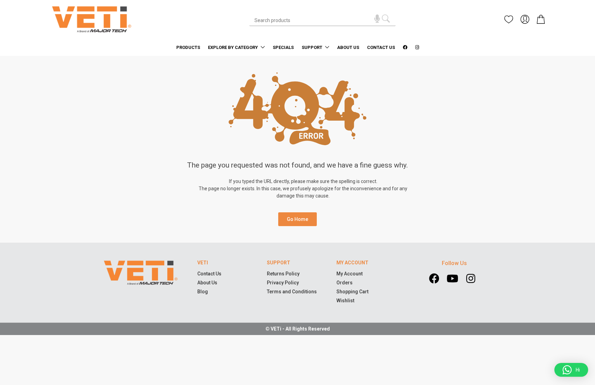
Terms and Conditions (292, 291)
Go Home (297, 219)
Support (312, 47)
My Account (349, 273)
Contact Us (381, 47)
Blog (202, 291)
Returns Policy (283, 273)
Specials (283, 47)
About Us (348, 47)
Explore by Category (233, 47)
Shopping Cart (352, 291)
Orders (344, 282)
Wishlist (345, 300)
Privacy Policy (283, 282)
